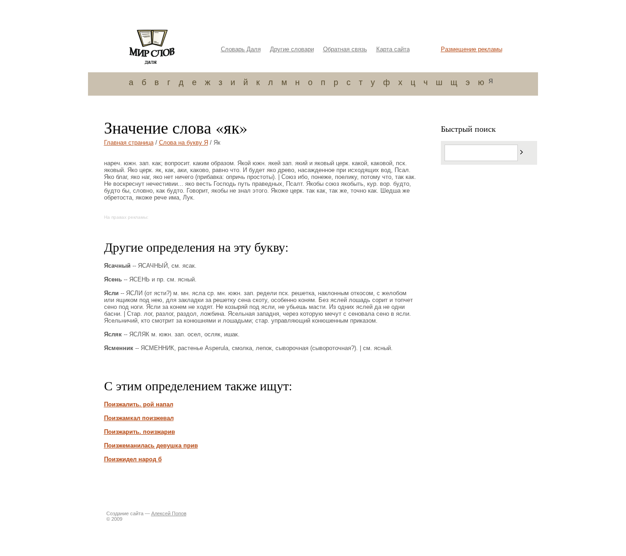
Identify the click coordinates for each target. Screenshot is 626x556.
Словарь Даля (241, 49)
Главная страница (129, 142)
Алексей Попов (169, 513)
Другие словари (292, 49)
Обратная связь (345, 49)
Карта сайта (393, 49)
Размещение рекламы (471, 49)
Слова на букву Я (183, 142)
